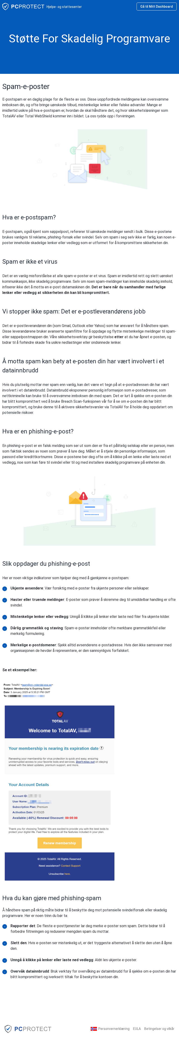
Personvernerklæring (114, 1029)
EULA (137, 1029)
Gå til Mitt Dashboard (156, 6)
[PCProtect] (28, 1028)
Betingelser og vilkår (159, 1029)
